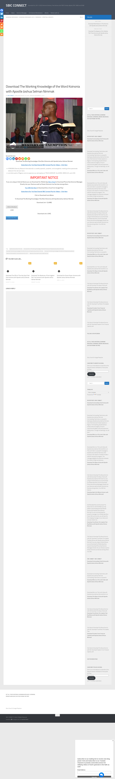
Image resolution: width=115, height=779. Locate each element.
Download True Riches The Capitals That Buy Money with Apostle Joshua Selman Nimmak (97, 289)
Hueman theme (24, 719)
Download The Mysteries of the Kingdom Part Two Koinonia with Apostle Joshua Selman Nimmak (42, 277)
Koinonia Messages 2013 (26, 17)
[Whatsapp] (25, 158)
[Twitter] (10, 158)
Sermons (38, 17)
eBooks (47, 13)
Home (7, 13)
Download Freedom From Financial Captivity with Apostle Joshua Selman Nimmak (96, 310)
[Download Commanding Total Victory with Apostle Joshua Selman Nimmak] (91, 149)
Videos (12, 13)
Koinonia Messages (22, 13)
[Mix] (22, 158)
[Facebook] (7, 158)
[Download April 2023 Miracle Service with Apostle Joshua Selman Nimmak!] (91, 503)
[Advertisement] (44, 33)
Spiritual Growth (47, 17)
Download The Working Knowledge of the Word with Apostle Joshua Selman (59, 251)
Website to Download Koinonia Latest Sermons (39, 253)
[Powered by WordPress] (11, 719)
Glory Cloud (51, 182)
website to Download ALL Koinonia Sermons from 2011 (17, 253)
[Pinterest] (16, 158)
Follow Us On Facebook (93, 333)
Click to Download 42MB (12, 207)
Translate (98, 394)
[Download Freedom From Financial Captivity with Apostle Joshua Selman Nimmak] (91, 320)
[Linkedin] (13, 158)
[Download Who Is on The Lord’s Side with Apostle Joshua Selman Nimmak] (91, 181)
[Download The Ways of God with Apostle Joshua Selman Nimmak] (91, 209)
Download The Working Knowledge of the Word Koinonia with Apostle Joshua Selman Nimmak (24, 251)
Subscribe (91, 374)
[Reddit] (19, 158)
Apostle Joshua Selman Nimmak (16, 248)
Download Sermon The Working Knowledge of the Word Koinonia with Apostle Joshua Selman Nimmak (44, 248)
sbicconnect (10, 95)
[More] (28, 158)
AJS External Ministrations (35, 13)
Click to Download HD (12, 218)
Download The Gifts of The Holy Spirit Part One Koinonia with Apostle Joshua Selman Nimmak (18, 277)
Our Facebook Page (92, 659)
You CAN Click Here (31, 188)
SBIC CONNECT (16, 5)
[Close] (113, 740)
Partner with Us (55, 13)
